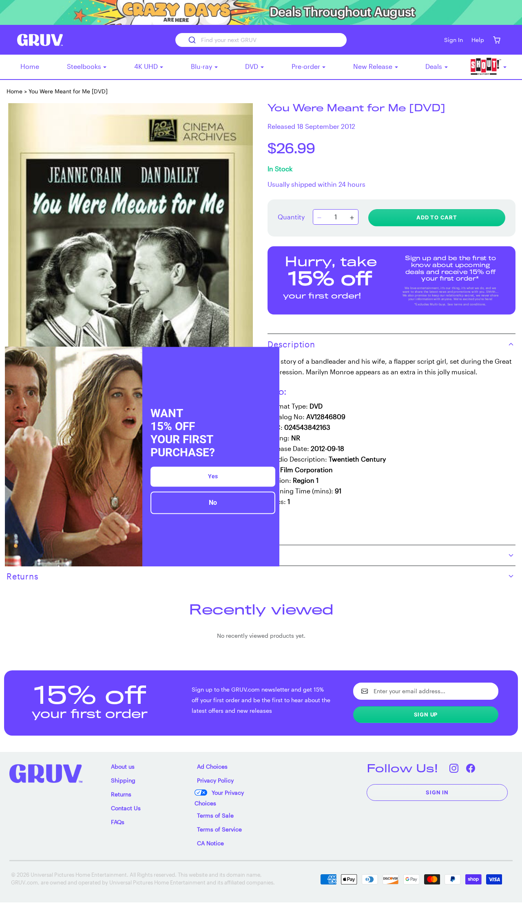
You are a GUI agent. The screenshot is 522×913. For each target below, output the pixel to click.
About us (123, 766)
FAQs (117, 821)
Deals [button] (434, 66)
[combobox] (261, 40)
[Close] (269, 356)
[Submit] (191, 40)
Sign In (437, 792)
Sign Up (426, 714)
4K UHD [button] (146, 66)
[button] (496, 39)
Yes (213, 476)
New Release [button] (373, 66)
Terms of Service (219, 829)
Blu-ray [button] (202, 66)
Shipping (123, 780)
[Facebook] (470, 768)
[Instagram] (453, 768)
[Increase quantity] (351, 217)
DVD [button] (252, 66)
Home (29, 66)
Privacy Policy (215, 780)
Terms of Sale (215, 815)
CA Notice (210, 843)
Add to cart (436, 217)
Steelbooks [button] (85, 66)
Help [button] (477, 39)
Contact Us (126, 808)
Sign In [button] (453, 39)
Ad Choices (212, 766)
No (213, 503)
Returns (121, 794)
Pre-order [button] (307, 66)
